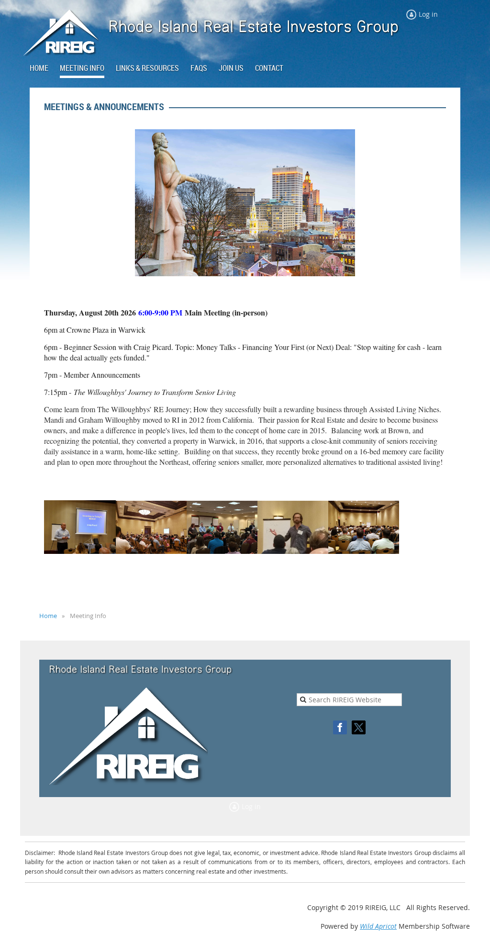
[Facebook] (340, 727)
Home (48, 615)
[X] (359, 727)
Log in (428, 14)
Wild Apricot (378, 926)
